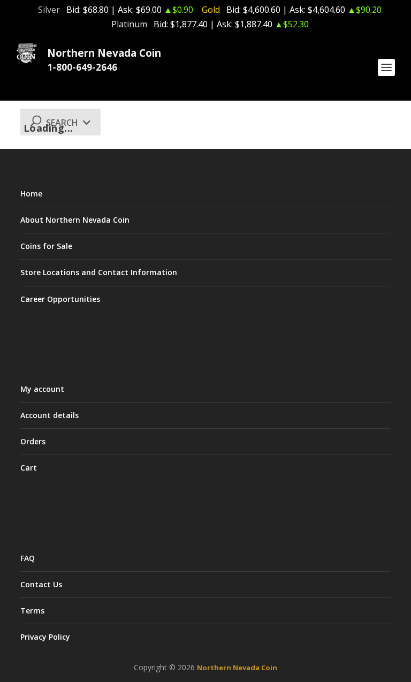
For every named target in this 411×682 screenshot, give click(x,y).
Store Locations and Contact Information (98, 272)
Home (31, 193)
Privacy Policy (45, 637)
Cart (28, 468)
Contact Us (41, 584)
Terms (32, 610)
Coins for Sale (46, 246)
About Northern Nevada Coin (75, 220)
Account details (49, 415)
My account (42, 389)
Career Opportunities (60, 299)
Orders (32, 441)
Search (63, 122)
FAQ (27, 558)
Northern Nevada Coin (237, 667)
